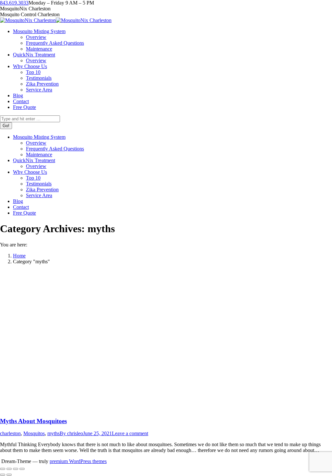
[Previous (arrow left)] (2, 475)
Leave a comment (130, 433)
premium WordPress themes (78, 461)
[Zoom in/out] (22, 469)
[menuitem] (39, 31)
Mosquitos (34, 433)
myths (53, 433)
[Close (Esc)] (2, 469)
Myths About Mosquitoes (33, 421)
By (71, 433)
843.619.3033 (14, 3)
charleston (10, 433)
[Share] (9, 469)
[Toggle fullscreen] (15, 469)
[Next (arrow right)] (9, 475)
